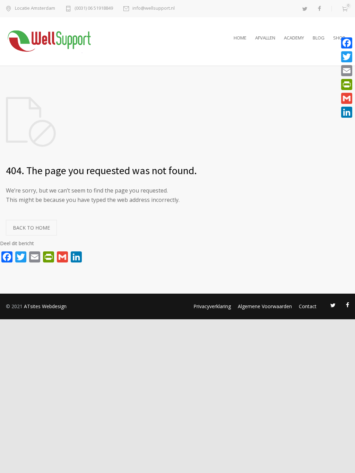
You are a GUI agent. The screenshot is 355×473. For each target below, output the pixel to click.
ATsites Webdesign (45, 306)
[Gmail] (347, 98)
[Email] (347, 71)
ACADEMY (294, 38)
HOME (240, 38)
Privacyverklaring (212, 306)
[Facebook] (347, 43)
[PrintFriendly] (347, 84)
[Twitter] (347, 57)
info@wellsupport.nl (153, 8)
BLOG (318, 38)
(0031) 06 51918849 (94, 8)
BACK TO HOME (31, 227)
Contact (308, 306)
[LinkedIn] (347, 112)
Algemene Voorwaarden (265, 306)
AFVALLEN (265, 38)
